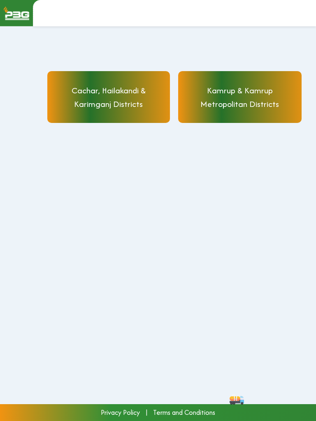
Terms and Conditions (184, 412)
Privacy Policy (120, 412)
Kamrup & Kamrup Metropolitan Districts (239, 97)
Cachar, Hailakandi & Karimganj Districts (109, 97)
